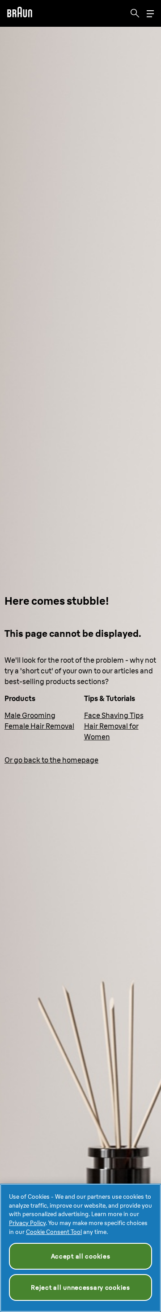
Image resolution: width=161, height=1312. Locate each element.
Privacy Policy (27, 1222)
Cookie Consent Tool (54, 1231)
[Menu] (150, 13)
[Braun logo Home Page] (19, 13)
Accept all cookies (80, 1256)
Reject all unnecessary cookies (80, 1287)
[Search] (135, 13)
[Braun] (19, 13)
